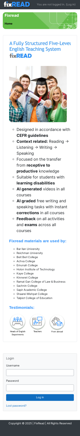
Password (12, 380)
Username (13, 365)
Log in (71, 4)
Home (8, 23)
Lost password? (16, 405)
